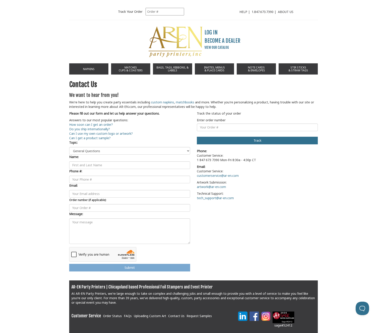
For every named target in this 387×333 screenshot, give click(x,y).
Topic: (73, 142)
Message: (76, 214)
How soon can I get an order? (91, 124)
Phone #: (75, 171)
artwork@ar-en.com (211, 187)
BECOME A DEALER (222, 40)
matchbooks (185, 102)
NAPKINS (89, 69)
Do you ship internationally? (89, 129)
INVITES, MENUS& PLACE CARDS (214, 69)
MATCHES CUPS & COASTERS (131, 69)
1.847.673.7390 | (265, 12)
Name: (74, 157)
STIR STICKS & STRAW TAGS (298, 69)
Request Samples (199, 316)
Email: (73, 185)
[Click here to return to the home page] (175, 42)
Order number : (87, 200)
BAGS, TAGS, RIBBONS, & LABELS (173, 69)
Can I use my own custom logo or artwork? (101, 133)
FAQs (128, 316)
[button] (225, 318)
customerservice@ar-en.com (218, 175)
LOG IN (211, 32)
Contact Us (176, 316)
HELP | (245, 12)
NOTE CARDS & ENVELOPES (256, 69)
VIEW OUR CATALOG (216, 47)
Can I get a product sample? (90, 138)
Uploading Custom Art (150, 316)
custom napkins (162, 102)
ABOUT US (285, 12)
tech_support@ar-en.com (215, 198)
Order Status (112, 316)
